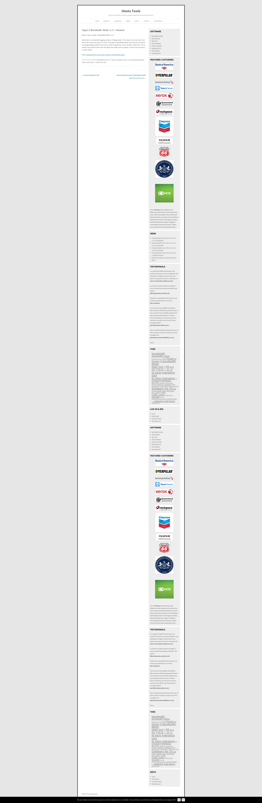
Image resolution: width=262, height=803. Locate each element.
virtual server (172, 399)
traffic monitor (169, 395)
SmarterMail (175, 386)
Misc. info (154, 41)
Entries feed (155, 416)
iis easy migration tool (163, 374)
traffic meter (90, 62)
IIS (167, 367)
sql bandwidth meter (159, 391)
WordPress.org (156, 421)
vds (163, 397)
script (173, 385)
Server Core (156, 386)
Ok (179, 800)
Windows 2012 (155, 403)
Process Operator (158, 385)
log (176, 379)
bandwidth (119, 60)
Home (97, 21)
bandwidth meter (161, 356)
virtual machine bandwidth (159, 399)
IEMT (155, 367)
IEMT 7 (161, 366)
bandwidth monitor (157, 359)
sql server (170, 391)
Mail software (156, 38)
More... (152, 342)
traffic (83, 62)
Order (128, 21)
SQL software (156, 51)
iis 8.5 (164, 370)
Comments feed (156, 418)
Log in (153, 414)
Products (106, 21)
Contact (146, 21)
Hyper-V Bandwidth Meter (136, 60)
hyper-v (125, 60)
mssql (161, 383)
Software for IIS (156, 48)
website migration (164, 401)
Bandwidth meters (102, 60)
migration (166, 380)
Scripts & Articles (157, 46)
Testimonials (158, 21)
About (137, 21)
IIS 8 (160, 369)
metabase (156, 380)
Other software (156, 43)
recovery (167, 384)
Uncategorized (156, 53)
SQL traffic (156, 393)
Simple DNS (164, 386)
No (183, 800)
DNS (164, 359)
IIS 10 (169, 369)
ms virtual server (168, 383)
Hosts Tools (131, 11)
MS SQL (155, 382)
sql (174, 388)
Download (117, 21)
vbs (161, 397)
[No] (259, 800)
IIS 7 (154, 369)
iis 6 (172, 367)
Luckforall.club (93, 794)
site (170, 386)
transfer (156, 397)
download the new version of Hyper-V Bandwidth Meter (106, 55)
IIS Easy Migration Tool (90, 75)
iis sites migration (163, 378)
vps (153, 401)
